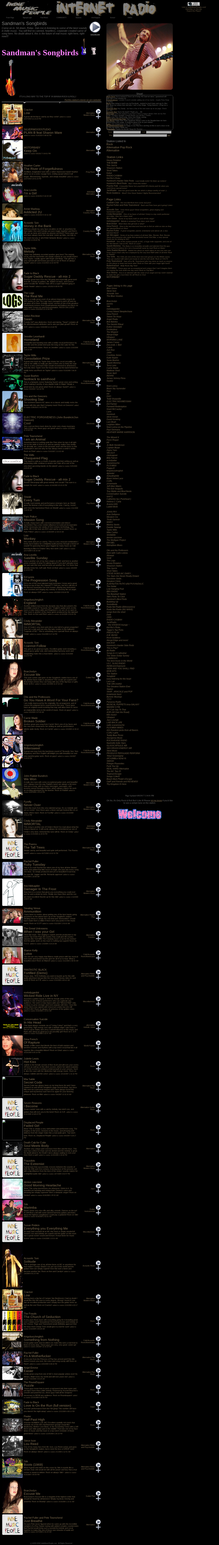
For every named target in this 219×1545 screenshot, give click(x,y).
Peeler (27, 1416)
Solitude (30, 1261)
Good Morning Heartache (42, 1185)
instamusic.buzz (114, 694)
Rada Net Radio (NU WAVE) (120, 609)
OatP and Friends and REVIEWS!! (122, 781)
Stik (108, 306)
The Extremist (34, 1164)
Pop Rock (91, 503)
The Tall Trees (34, 847)
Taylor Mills (112, 530)
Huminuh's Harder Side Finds (136, 181)
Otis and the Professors (117, 550)
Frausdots (29, 1160)
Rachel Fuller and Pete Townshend (139, 206)
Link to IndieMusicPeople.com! (194, 7)
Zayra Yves (112, 450)
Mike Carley (112, 532)
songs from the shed (116, 612)
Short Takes (112, 170)
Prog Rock (90, 172)
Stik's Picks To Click (116, 596)
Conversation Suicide (117, 494)
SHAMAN (111, 535)
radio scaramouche (116, 725)
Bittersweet (32, 748)
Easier (28, 1371)
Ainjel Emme (31, 1367)
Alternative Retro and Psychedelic (88, 975)
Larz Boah (111, 422)
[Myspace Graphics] (94, 54)
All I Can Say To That (116, 709)
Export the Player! (194, 11)
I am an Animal (35, 439)
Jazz (93, 1189)
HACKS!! (111, 643)
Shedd (27, 497)
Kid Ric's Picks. (114, 178)
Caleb (109, 347)
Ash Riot (110, 350)
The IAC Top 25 (114, 771)
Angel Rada (112, 319)
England (30, 603)
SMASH (110, 761)
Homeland (31, 339)
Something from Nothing (41, 1340)
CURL (109, 481)
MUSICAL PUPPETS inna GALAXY (123, 704)
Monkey (30, 538)
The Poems (30, 844)
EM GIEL (111, 542)
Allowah (110, 555)
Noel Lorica (112, 386)
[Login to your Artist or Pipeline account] (10, 17)
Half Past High (34, 1419)
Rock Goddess (134, 193)
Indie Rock (90, 524)
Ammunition (32, 911)
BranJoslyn (126, 223)
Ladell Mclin (112, 507)
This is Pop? (112, 648)
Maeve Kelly (31, 950)
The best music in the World (119, 661)
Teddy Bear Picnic (115, 735)
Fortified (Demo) (35, 973)
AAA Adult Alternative (90, 193)
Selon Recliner (32, 316)
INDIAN (110, 376)
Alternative (112, 150)
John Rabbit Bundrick (139, 252)
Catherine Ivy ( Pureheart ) (119, 499)
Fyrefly (27, 801)
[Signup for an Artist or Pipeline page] (27, 17)
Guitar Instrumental (90, 1210)
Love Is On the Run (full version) (47, 1405)
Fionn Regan (113, 440)
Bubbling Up (112, 602)
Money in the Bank (37, 226)
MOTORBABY (113, 277)
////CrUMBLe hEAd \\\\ (116, 758)
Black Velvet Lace (115, 478)
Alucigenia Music (115, 738)
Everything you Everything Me (46, 1228)
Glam (92, 1407)
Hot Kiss (30, 1062)
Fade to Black (31, 273)
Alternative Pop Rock (119, 147)
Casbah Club (129, 202)
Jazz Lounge (113, 720)
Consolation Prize (37, 358)
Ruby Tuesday (34, 864)
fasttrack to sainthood (39, 379)
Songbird (111, 676)
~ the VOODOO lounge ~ (118, 625)
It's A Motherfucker (37, 1356)
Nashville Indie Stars (116, 743)
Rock (109, 144)
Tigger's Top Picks (115, 630)
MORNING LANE (115, 340)
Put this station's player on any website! (83, 100)
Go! (169, 135)
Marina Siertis (113, 525)
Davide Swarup (114, 527)
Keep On (30, 151)
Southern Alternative (90, 280)
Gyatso (110, 381)
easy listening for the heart (119, 679)
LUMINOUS (112, 658)
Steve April (112, 373)
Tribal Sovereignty (115, 756)
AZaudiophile (113, 476)
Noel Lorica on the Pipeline (119, 427)
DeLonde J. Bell (114, 345)
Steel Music (112, 751)
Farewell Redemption (117, 406)
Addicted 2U (33, 212)
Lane (109, 411)
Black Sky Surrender (116, 388)
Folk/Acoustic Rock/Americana (88, 343)
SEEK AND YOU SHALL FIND (120, 668)
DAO (109, 396)
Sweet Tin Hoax (114, 316)
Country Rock (89, 231)
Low (27, 113)
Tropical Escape (114, 774)
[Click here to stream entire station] (95, 32)
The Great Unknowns (36, 928)
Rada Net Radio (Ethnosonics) (121, 607)
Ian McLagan (138, 237)
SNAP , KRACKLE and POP (119, 691)
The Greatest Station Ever (118, 686)
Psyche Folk (138, 187)
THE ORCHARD (114, 684)
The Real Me (33, 296)
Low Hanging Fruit (115, 589)
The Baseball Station (116, 594)
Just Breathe (33, 1521)
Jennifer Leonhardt (34, 336)
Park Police (30, 516)
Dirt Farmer (112, 404)
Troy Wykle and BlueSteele (119, 491)
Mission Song (34, 520)
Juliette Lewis (31, 1058)
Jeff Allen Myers (114, 486)
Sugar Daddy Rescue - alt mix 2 (47, 276)
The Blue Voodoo (115, 296)
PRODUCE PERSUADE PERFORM (123, 753)
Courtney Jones (114, 355)
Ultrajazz (111, 337)
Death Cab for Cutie (35, 1142)
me (108, 394)
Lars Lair (111, 681)
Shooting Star (34, 399)
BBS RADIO (112, 591)
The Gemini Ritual (115, 324)
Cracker (28, 109)
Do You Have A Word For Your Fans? (51, 700)
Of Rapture (32, 1042)
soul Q (110, 496)
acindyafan (112, 460)
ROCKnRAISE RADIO (117, 740)
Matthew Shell (113, 370)
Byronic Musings (114, 697)
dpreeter (110, 473)
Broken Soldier (35, 721)
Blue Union (130, 218)
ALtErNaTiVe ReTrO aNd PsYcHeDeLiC (125, 584)
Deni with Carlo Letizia (117, 553)
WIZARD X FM (113, 707)
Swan (28, 319)
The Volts (138, 258)
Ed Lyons (29, 577)
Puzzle (29, 1385)
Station (110, 689)
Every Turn (32, 500)
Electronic (91, 423)
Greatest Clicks (114, 581)
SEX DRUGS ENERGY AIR (119, 748)
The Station (112, 673)
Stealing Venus (32, 908)
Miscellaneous (89, 1001)
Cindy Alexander (138, 215)
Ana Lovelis (30, 190)
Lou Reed (31, 1444)
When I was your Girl (39, 931)
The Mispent (112, 332)
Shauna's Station (115, 168)
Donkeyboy (112, 329)
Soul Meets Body (36, 1146)
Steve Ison (111, 291)
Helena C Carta (114, 501)
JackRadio (136, 190)
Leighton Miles (113, 424)
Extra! (109, 173)
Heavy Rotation (114, 160)
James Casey (113, 342)
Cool (27, 423)
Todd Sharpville (114, 399)
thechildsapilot (32, 885)
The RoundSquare (34, 1382)
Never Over (32, 805)
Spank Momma (138, 247)
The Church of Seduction (42, 1317)
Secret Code (33, 1082)
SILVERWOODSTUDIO (37, 129)
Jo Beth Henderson (116, 445)
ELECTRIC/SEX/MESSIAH (119, 401)
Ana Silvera (139, 273)
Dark (109, 614)
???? (109, 699)
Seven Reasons (33, 1103)
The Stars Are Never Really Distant (123, 576)
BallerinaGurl (122, 265)
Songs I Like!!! (113, 776)
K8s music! (112, 715)
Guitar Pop (90, 677)
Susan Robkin (32, 1225)
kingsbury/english (115, 471)
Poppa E (111, 468)
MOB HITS (111, 671)
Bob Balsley (112, 322)
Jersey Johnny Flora (116, 378)
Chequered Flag (36, 458)
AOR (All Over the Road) (118, 712)
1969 (109, 352)
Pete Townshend (139, 262)
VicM (109, 558)
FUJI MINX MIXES (115, 727)
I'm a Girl (30, 193)
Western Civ (112, 517)
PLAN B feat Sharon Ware (43, 132)
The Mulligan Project (116, 540)
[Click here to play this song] (98, 113)
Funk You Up (113, 766)
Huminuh (139, 242)
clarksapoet (112, 455)
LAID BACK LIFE (114, 722)
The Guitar (111, 586)
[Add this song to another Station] (98, 118)
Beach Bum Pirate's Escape (119, 779)
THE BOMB (112, 163)
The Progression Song (40, 580)
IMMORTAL (32, 624)
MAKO (110, 522)
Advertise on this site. (193, 9)
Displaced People (33, 1122)
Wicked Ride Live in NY (41, 996)
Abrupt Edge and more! (117, 640)
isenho (110, 304)
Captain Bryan (113, 447)
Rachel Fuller (137, 231)
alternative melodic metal (89, 1026)
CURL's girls (112, 733)
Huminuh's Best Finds (127, 183)
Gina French (139, 227)
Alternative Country (90, 936)
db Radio (111, 650)
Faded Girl (31, 1125)
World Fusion (89, 1046)
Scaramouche (113, 463)
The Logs (111, 560)
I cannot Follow (35, 646)
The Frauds (30, 1313)
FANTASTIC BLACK (35, 969)
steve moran (112, 417)
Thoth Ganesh (113, 519)
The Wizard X (113, 437)
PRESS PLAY (113, 632)
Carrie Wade (112, 368)
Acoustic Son (135, 210)
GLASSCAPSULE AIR (117, 745)
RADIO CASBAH (115, 176)
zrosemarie (112, 483)
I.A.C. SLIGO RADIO (116, 663)
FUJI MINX (139, 269)
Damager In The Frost (40, 889)
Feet (109, 391)
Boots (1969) (33, 1464)
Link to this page (95, 34)
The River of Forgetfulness (43, 169)
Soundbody (112, 604)
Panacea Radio (114, 702)
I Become (31, 1106)
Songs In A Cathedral (116, 653)
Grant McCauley (114, 409)
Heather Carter (32, 165)
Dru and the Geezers (35, 396)
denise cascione (114, 537)
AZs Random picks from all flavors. (123, 730)
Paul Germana (113, 429)
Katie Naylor (112, 358)
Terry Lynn (111, 365)
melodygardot (131, 221)
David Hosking (113, 419)
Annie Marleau (32, 209)
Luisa (28, 953)
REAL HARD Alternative (118, 769)
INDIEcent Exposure (116, 666)
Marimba (30, 1207)
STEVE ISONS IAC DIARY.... (120, 573)
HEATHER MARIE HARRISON (121, 432)
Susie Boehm (113, 360)
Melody (29, 251)
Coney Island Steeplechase (119, 311)
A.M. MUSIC (112, 635)
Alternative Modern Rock (89, 114)
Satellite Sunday (36, 558)
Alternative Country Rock (89, 212)
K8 (108, 442)
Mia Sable (29, 1079)
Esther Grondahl (114, 327)
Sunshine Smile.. (114, 578)
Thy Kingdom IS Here (116, 784)
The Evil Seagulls (115, 489)
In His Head (32, 1022)
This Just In (112, 165)
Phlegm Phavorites (115, 763)
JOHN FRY (112, 512)
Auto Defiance (113, 514)
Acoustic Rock (89, 1266)
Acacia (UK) (112, 504)
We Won (30, 779)
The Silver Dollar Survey (118, 656)
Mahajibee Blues (114, 545)
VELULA (111, 453)
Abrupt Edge (112, 334)
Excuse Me (32, 674)
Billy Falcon (112, 458)
